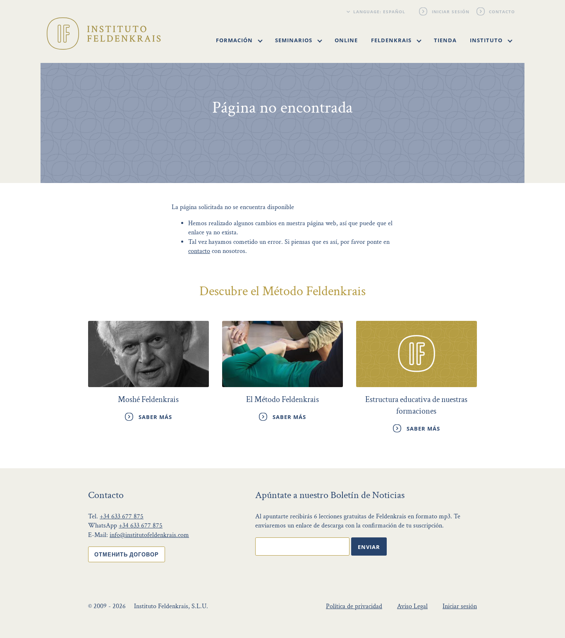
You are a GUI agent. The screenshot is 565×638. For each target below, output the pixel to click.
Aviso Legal (412, 606)
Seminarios (294, 40)
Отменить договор (126, 554)
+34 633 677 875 (122, 516)
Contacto (502, 11)
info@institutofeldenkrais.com (149, 535)
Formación (235, 40)
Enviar (369, 547)
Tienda (445, 40)
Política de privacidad (354, 606)
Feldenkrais (392, 40)
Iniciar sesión (450, 11)
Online (346, 40)
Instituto (487, 40)
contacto (199, 251)
